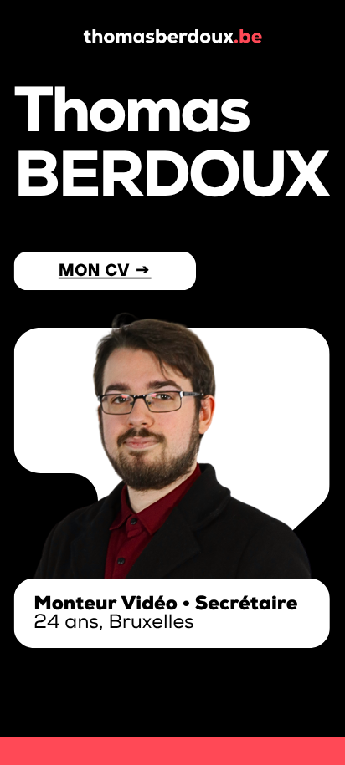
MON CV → (105, 270)
